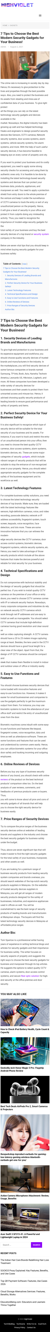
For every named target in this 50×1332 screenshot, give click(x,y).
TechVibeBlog (9, 1324)
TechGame (20, 1324)
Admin (3, 47)
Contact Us (31, 1327)
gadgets (26, 456)
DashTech (42, 1324)
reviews (4, 779)
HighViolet (28, 1319)
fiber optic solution (30, 976)
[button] (40, 15)
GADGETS (13, 25)
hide (24, 264)
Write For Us (31, 1324)
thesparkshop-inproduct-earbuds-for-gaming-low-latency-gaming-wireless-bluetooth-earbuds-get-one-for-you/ (24, 1157)
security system (41, 234)
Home (5, 25)
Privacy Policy (19, 1327)
